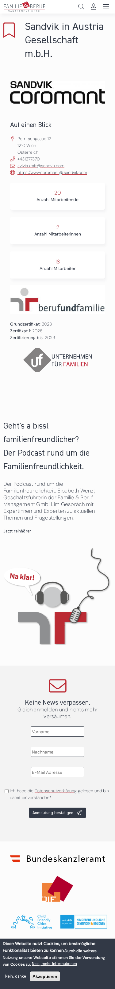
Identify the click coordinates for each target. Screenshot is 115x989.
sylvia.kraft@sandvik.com (40, 165)
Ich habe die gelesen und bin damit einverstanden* (59, 794)
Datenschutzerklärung (56, 790)
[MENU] (105, 7)
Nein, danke (15, 976)
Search (81, 6)
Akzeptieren (45, 976)
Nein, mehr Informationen (54, 964)
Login (93, 6)
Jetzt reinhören (17, 531)
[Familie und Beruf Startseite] (57, 7)
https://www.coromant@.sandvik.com (52, 172)
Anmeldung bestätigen (53, 813)
